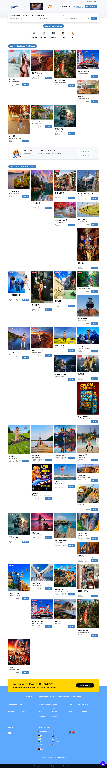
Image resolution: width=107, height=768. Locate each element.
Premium (11, 50)
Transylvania (56, 714)
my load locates (82, 221)
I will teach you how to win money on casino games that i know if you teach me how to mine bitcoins (88, 418)
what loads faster (83, 320)
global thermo (59, 542)
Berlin (40, 711)
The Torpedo (58, 303)
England (54, 716)
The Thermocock (36, 585)
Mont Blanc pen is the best (85, 195)
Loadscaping (13, 458)
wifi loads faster (82, 535)
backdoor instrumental (84, 593)
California (55, 709)
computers (81, 506)
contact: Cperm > (92, 1)
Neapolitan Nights (37, 535)
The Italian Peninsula (61, 483)
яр (72, 766)
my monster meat (83, 376)
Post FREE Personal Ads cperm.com (41, 495)
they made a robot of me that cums (65, 195)
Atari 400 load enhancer (62, 591)
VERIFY (84, 711)
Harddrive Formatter (15, 193)
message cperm (73, 709)
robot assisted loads (84, 288)
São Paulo (55, 711)
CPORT (71, 711)
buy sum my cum (14, 81)
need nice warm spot (84, 348)
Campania (41, 714)
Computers (11, 709)
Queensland (42, 709)
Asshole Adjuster (36, 75)
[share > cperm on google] (73, 732)
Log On (34, 205)
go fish (11, 354)
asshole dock (36, 457)
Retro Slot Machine (83, 73)
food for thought (14, 669)
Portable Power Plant (84, 477)
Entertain (11, 711)
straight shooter (59, 376)
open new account (88, 709)
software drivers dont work (85, 558)
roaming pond (59, 222)
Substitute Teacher (83, 98)
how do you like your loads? (85, 265)
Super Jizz (12, 297)
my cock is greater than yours (63, 131)
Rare (23, 711)
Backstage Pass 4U (60, 82)
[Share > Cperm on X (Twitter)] (76, 732)
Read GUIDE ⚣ (85, 685)
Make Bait (58, 623)
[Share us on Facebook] (70, 732)
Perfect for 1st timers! (15, 138)
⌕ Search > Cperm (46, 757)
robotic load (81, 457)
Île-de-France (42, 716)
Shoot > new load (60, 757)
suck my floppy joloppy (38, 307)
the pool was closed (60, 347)
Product (24, 709)
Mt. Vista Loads (59, 455)
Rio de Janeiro (56, 719)
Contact (25, 84)
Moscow (41, 719)
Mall (9, 714)
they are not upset (37, 123)
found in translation (14, 595)
